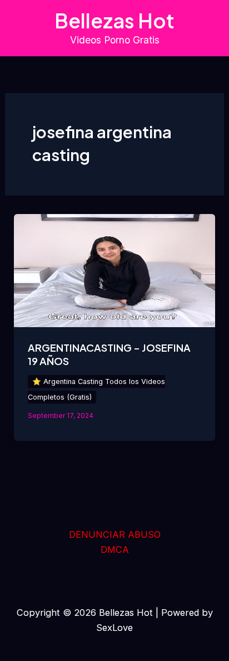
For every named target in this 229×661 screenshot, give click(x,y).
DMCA (115, 549)
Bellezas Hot (114, 20)
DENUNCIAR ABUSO (115, 534)
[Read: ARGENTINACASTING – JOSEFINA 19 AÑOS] (114, 269)
